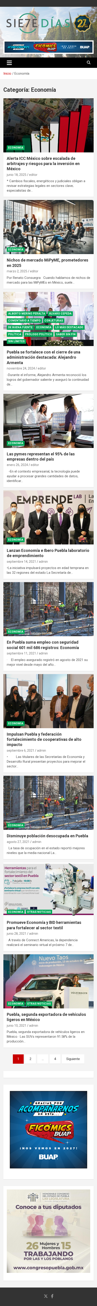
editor (33, 175)
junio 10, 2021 (16, 1025)
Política (14, 334)
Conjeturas (53, 320)
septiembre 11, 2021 (21, 653)
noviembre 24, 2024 (21, 368)
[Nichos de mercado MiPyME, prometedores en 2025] (48, 227)
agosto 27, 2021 (18, 842)
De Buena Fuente (20, 327)
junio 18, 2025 (16, 175)
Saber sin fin (66, 334)
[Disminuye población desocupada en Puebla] (48, 803)
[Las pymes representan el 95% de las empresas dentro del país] (48, 421)
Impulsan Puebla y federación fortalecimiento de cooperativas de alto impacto (44, 739)
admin (43, 561)
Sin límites (16, 341)
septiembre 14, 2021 (21, 561)
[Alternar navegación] (9, 62)
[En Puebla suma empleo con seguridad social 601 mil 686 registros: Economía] (48, 609)
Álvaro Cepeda (60, 313)
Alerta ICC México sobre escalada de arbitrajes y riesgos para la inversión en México (43, 163)
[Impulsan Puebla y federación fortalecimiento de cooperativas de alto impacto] (48, 701)
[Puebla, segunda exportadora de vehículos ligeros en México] (48, 981)
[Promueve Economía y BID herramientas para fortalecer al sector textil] (48, 889)
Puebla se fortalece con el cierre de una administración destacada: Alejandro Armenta (43, 357)
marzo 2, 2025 (17, 271)
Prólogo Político (38, 334)
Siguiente (73, 1059)
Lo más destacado (69, 327)
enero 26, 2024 (17, 465)
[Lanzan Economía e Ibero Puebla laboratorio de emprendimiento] (48, 517)
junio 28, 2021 (16, 933)
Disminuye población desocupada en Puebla (47, 835)
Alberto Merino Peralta (26, 313)
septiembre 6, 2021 (20, 750)
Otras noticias (39, 912)
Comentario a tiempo (24, 320)
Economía (15, 147)
